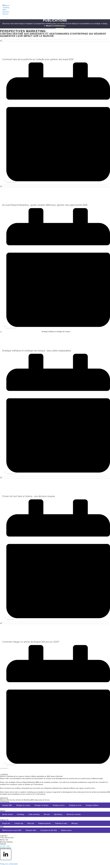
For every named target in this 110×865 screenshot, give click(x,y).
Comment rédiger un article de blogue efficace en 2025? (30, 641)
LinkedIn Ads (18, 823)
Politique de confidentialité (9, 864)
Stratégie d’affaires (92, 805)
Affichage (74, 823)
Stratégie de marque (23, 805)
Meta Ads (31, 823)
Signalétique (58, 814)
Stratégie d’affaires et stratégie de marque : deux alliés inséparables (36, 350)
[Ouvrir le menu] (105, 9)
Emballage (20, 814)
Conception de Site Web (48, 830)
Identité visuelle (7, 814)
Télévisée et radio (61, 823)
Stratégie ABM (7, 805)
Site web (47, 814)
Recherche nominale (74, 814)
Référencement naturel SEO (11, 830)
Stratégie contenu (59, 805)
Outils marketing (34, 814)
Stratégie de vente (75, 805)
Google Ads (6, 823)
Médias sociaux (66, 830)
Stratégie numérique (41, 805)
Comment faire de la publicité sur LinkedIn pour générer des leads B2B (37, 59)
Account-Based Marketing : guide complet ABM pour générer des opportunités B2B (44, 204)
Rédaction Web (31, 830)
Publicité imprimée (44, 823)
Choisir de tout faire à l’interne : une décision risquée (28, 496)
